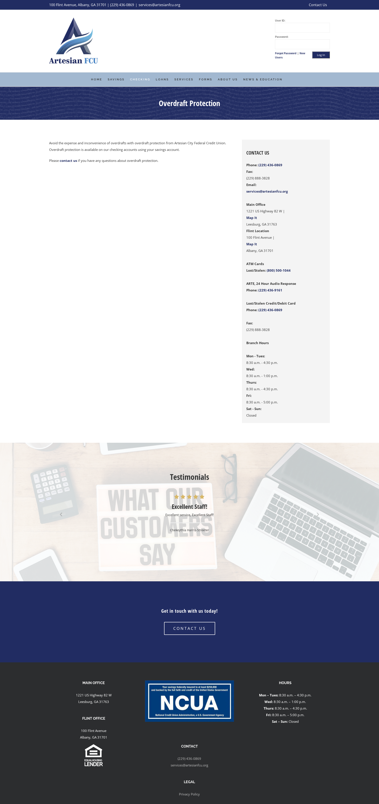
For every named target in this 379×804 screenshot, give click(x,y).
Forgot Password (286, 53)
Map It (251, 217)
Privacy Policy (189, 794)
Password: (281, 36)
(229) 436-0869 (270, 165)
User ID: (280, 20)
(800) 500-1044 (279, 270)
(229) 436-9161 (270, 290)
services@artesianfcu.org (159, 4)
